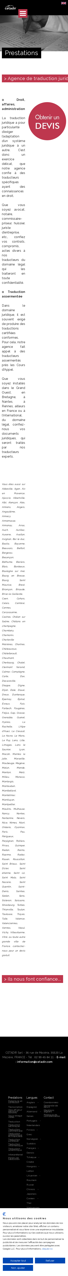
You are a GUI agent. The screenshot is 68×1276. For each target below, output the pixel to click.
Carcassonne (9, 612)
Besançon (7, 557)
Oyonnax (19, 827)
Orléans (6, 827)
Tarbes (21, 905)
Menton (6, 772)
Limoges (7, 745)
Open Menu (22, 13)
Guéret (21, 717)
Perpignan (7, 841)
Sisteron (6, 900)
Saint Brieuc (9, 863)
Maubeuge (8, 763)
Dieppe (6, 685)
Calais (5, 603)
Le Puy (6, 740)
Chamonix (7, 635)
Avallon (20, 534)
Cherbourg (8, 662)
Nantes (20, 813)
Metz (22, 772)
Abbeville (7, 488)
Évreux (5, 703)
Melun (5, 767)
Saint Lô (19, 873)
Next (61, 1007)
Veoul (21, 928)
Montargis (7, 781)
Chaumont (8, 658)
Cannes (6, 607)
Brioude (20, 589)
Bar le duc (19, 539)
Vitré (4, 937)
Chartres (20, 644)
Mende (21, 767)
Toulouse (7, 914)
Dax (22, 676)
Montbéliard (9, 790)
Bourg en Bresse (13, 575)
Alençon (13, 502)
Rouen (5, 859)
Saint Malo (9, 877)
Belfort (21, 548)
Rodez (21, 854)
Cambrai (20, 603)
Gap (12, 713)
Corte (5, 676)
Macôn (6, 754)
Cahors (21, 598)
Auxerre (6, 534)
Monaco (20, 777)
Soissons (20, 900)
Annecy (6, 516)
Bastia (5, 543)
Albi (4, 502)
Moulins (6, 809)
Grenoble (7, 717)
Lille (22, 740)
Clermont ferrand (13, 667)
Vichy (5, 932)
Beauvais (7, 548)
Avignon (6, 539)
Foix (22, 703)
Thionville (7, 909)
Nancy (5, 813)
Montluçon (8, 799)
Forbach (6, 708)
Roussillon (19, 859)
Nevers (21, 818)
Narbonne (7, 818)
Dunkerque (18, 694)
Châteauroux (9, 649)
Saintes (20, 891)
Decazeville (8, 681)
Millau (5, 777)
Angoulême (8, 511)
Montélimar (8, 795)
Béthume (7, 562)
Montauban (8, 786)
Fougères (19, 708)
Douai (21, 690)
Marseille (19, 758)
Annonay (7, 525)
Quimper (20, 845)
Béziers (20, 562)
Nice (4, 822)
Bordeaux (19, 566)
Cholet (21, 662)
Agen (17, 488)
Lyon (22, 749)
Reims (21, 850)
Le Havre (7, 735)
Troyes (21, 914)
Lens (15, 740)
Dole (12, 690)
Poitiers (20, 841)
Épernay (6, 699)
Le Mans (19, 735)
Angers (21, 507)
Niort (22, 822)
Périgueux (7, 836)
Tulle (4, 918)
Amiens (6, 507)
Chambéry (7, 630)
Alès (22, 502)
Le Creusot (18, 731)
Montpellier (8, 804)
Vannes (6, 928)
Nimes (13, 822)
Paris (5, 831)
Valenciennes (9, 923)
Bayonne (19, 543)
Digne (21, 685)
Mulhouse (19, 809)
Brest (22, 584)
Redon (5, 850)
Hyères (6, 722)
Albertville (19, 498)
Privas (5, 845)
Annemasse (8, 520)
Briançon (7, 589)
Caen (5, 598)
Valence (20, 918)
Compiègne (18, 671)
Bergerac (7, 552)
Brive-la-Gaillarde (12, 594)
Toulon (21, 909)
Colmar (6, 671)
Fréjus (5, 713)
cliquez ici (47, 1248)
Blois (5, 566)
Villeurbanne (17, 932)
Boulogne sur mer (13, 571)
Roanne (6, 854)
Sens (22, 895)
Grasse (21, 713)
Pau (22, 831)
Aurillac (20, 530)
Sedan (5, 895)
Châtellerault (9, 653)
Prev (7, 1007)
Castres (6, 617)
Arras (22, 525)
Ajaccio (6, 498)
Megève (20, 763)
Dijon (5, 690)
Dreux (5, 694)
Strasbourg (8, 905)
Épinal (21, 699)
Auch (5, 530)
